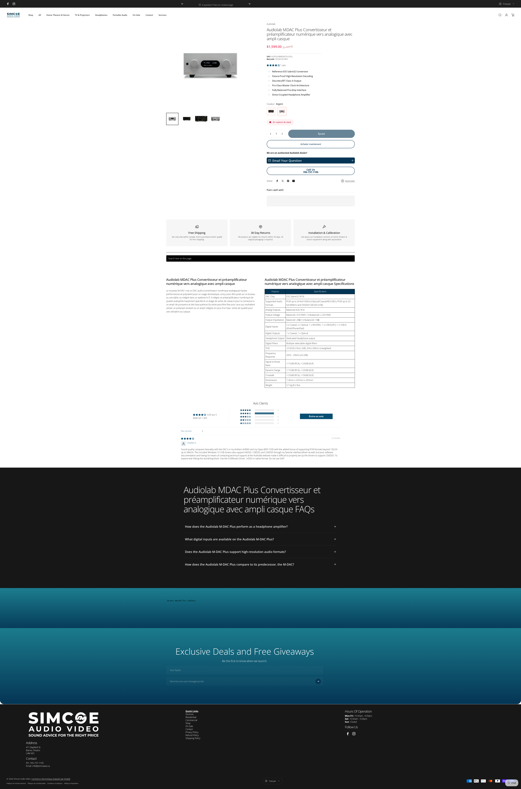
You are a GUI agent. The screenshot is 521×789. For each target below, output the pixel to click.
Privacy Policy (192, 732)
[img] (187, 438)
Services (190, 714)
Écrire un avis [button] (316, 416)
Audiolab (271, 23)
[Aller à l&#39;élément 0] (172, 119)
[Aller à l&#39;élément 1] (187, 119)
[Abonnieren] (318, 681)
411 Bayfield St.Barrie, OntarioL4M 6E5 (33, 750)
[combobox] (506, 4)
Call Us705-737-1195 (310, 171)
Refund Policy (192, 735)
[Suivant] (249, 4)
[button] (273, 65)
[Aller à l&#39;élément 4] (215, 119)
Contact (189, 729)
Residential (191, 717)
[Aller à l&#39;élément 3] (201, 119)
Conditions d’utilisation (54, 783)
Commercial (191, 720)
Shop (188, 723)
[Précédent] (182, 4)
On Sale (189, 726)
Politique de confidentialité (36, 783)
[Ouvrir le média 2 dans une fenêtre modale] (210, 66)
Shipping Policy (193, 738)
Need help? (350, 181)
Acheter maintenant (310, 144)
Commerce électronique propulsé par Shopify (50, 779)
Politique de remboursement (16, 783)
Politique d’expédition (71, 783)
